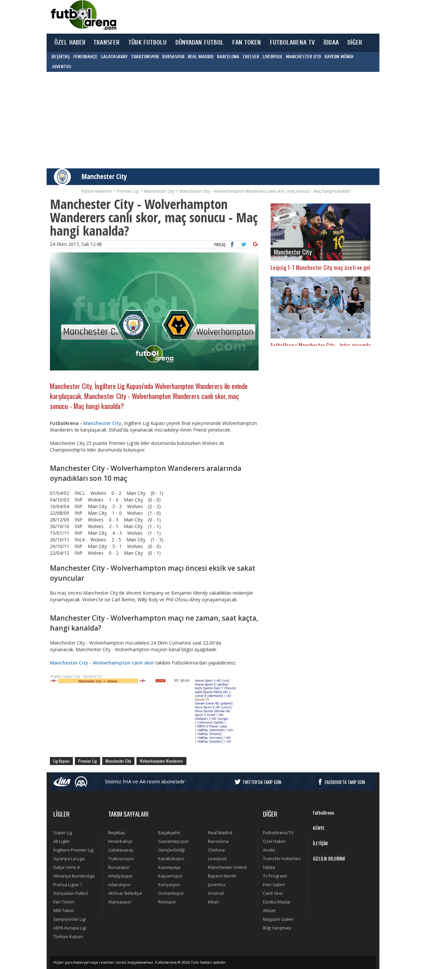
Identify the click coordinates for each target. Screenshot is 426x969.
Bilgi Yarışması (277, 928)
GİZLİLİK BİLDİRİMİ (329, 858)
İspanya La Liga (69, 859)
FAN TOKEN (246, 42)
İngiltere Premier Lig (73, 850)
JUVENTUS (61, 67)
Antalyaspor (120, 876)
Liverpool (217, 859)
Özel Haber (274, 841)
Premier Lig (87, 761)
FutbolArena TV (278, 833)
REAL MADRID (201, 57)
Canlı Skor (273, 893)
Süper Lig (62, 833)
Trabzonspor (121, 859)
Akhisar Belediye (125, 893)
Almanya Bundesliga (74, 876)
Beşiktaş (116, 833)
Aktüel (269, 910)
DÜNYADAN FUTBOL (199, 42)
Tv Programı (275, 876)
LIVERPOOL (273, 57)
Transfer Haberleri (282, 859)
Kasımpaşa (169, 867)
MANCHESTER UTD (303, 57)
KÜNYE (318, 827)
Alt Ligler (61, 841)
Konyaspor (169, 884)
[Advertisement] (244, 17)
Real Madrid (220, 833)
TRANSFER (106, 42)
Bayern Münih (222, 876)
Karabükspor (171, 859)
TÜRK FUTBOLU (147, 42)
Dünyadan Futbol (70, 893)
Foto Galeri (274, 884)
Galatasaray (120, 850)
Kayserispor (170, 876)
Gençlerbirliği (171, 850)
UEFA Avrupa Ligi (69, 928)
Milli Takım (63, 910)
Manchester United (227, 867)
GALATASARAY (114, 57)
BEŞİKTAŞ (61, 57)
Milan (213, 902)
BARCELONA (228, 57)
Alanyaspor (119, 902)
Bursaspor (118, 867)
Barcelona (218, 841)
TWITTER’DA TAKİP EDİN (261, 782)
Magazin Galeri (278, 919)
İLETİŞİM (320, 843)
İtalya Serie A (66, 867)
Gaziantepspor (173, 841)
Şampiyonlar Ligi (69, 919)
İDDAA (331, 42)
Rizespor (167, 902)
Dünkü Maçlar (277, 902)
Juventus (217, 884)
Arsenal (216, 893)
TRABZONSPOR (145, 57)
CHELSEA (251, 57)
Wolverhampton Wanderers (161, 761)
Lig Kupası (61, 761)
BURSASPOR (173, 57)
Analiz (269, 850)
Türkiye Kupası (68, 936)
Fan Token (63, 902)
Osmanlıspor (171, 893)
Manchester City (104, 176)
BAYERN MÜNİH (338, 57)
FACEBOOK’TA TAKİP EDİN (345, 782)
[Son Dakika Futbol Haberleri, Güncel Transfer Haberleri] (83, 15)
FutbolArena (323, 812)
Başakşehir (169, 833)
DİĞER (354, 42)
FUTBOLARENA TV (292, 42)
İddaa (269, 867)
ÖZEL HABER (70, 42)
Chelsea (216, 850)
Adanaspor (119, 884)
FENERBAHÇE (85, 57)
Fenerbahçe (120, 841)
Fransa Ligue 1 (67, 884)
